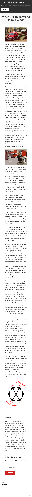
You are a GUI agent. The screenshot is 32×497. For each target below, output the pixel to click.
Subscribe (10, 472)
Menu (6, 9)
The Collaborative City (13, 2)
